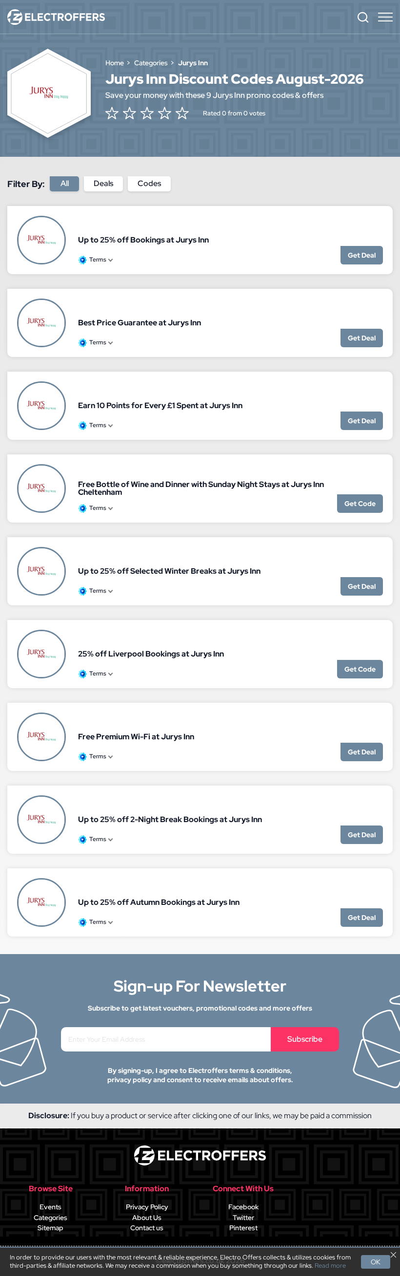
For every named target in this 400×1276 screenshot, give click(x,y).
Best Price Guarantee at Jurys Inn (139, 323)
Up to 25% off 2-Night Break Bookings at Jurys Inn (170, 819)
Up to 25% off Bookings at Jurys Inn (143, 240)
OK (375, 1261)
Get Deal (362, 255)
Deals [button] (103, 183)
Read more (330, 1266)
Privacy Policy (147, 1206)
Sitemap (50, 1227)
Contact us (146, 1227)
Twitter (243, 1217)
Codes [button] (149, 183)
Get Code (360, 503)
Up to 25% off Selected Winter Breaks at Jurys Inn (169, 571)
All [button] (64, 183)
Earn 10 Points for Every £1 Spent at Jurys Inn (160, 405)
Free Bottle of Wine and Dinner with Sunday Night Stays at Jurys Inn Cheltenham (201, 488)
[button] (363, 17)
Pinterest (243, 1227)
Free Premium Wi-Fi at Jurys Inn (136, 737)
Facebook (243, 1206)
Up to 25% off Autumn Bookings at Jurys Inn (159, 902)
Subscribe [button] (304, 1039)
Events (50, 1206)
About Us (146, 1217)
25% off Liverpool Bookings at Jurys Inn (151, 654)
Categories (50, 1217)
